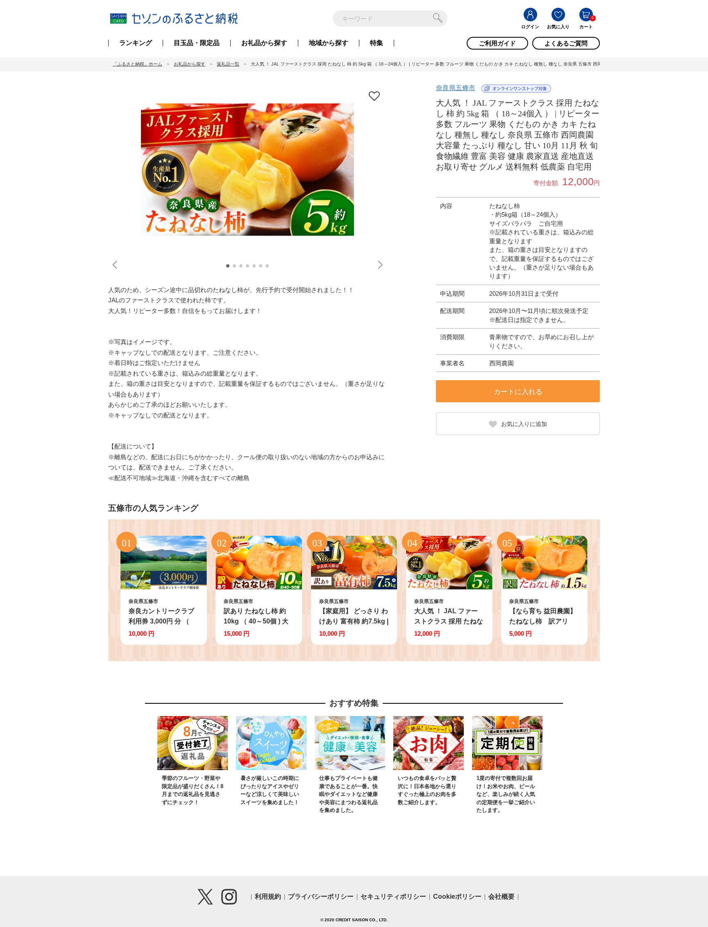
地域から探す (328, 43)
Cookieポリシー (457, 896)
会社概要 (501, 896)
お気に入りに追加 (524, 424)
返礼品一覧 (228, 63)
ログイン (530, 26)
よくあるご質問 (566, 43)
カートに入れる (518, 392)
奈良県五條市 (455, 87)
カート (586, 26)
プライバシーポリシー (321, 896)
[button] (227, 265)
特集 (376, 43)
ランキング (135, 43)
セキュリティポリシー (393, 896)
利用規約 (268, 896)
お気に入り (558, 26)
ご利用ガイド (497, 43)
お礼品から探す (264, 43)
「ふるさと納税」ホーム (137, 63)
